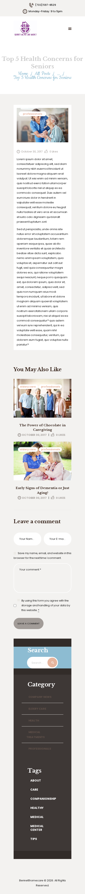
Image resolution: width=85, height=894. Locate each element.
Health (33, 720)
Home (23, 74)
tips (33, 839)
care (34, 790)
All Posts (42, 73)
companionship (43, 799)
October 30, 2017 (31, 151)
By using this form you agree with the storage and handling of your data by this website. (45, 605)
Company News (40, 697)
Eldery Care (27, 386)
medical (37, 817)
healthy (37, 808)
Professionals (32, 114)
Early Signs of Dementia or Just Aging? (42, 490)
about (35, 780)
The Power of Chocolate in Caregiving (42, 427)
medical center (37, 828)
